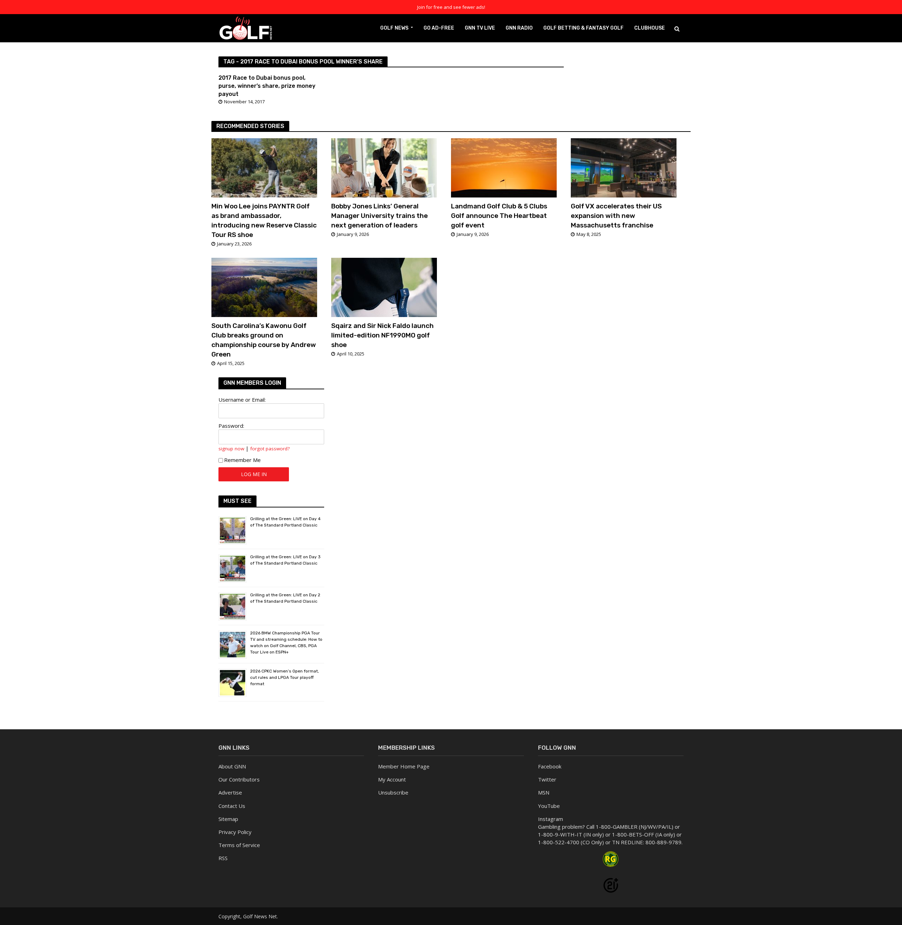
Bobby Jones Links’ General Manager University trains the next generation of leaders (379, 215)
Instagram (550, 818)
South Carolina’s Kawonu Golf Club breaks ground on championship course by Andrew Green (263, 340)
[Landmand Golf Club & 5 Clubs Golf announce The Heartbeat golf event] (504, 167)
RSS (223, 858)
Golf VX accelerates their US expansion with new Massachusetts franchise (616, 215)
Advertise (230, 792)
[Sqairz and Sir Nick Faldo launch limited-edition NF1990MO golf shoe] (384, 287)
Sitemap (228, 818)
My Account (392, 779)
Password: (231, 425)
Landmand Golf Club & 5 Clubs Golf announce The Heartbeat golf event (499, 215)
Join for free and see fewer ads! (451, 7)
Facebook (549, 766)
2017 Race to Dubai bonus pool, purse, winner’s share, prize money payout (266, 85)
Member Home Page (404, 766)
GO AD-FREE (439, 28)
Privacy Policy (235, 831)
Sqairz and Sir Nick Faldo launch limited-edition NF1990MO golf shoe (382, 335)
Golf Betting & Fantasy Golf (583, 28)
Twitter (547, 779)
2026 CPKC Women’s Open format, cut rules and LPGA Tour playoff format (284, 677)
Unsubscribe (393, 792)
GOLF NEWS (394, 28)
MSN (543, 792)
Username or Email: (242, 399)
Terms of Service (239, 844)
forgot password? (270, 448)
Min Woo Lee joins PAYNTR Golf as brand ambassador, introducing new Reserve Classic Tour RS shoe (264, 220)
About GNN (232, 766)
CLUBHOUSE (649, 28)
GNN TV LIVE (480, 28)
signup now (231, 448)
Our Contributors (239, 779)
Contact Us (231, 805)
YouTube (549, 805)
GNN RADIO (519, 28)
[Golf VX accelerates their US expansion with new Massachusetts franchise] (623, 167)
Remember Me (242, 459)
